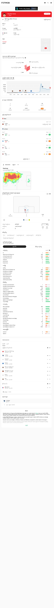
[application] (29, 88)
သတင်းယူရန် (47, 13)
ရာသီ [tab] (8, 343)
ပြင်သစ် (5, 33)
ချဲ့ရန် (26, 425)
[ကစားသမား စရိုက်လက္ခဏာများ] (25, 57)
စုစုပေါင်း (14, 246)
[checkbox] (47, 194)
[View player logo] (4, 15)
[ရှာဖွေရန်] (48, 3)
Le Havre (7, 20)
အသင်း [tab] (3, 343)
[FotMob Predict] (26, 8)
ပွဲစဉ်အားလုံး (25, 159)
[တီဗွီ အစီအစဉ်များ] (45, 3)
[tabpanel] (26, 368)
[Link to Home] (5, 3)
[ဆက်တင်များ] (51, 3)
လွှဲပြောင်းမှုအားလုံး (47, 19)
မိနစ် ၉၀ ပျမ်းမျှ (38, 246)
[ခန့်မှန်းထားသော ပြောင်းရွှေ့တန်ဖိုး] (13, 78)
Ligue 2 (10, 404)
